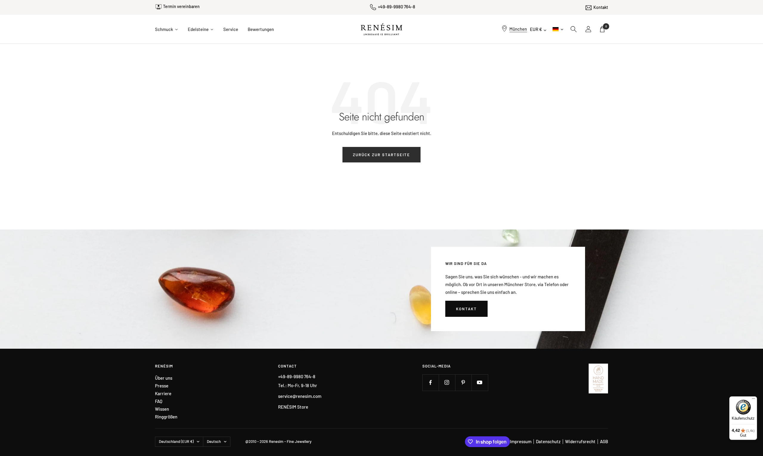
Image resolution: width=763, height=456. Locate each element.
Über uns (163, 378)
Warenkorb (606, 26)
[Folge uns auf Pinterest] (463, 382)
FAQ (158, 401)
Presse (161, 386)
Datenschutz (548, 441)
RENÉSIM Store (293, 407)
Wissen (162, 409)
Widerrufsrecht (580, 441)
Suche (573, 29)
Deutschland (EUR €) (176, 441)
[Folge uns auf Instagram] (447, 382)
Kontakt (600, 7)
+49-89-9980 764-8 (396, 6)
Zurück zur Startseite (381, 154)
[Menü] (753, 400)
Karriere (163, 393)
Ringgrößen (166, 417)
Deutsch (557, 29)
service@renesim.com (299, 396)
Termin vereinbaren (181, 6)
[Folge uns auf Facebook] (430, 382)
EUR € (536, 29)
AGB (604, 441)
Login (588, 29)
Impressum (520, 441)
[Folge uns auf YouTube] (480, 382)
